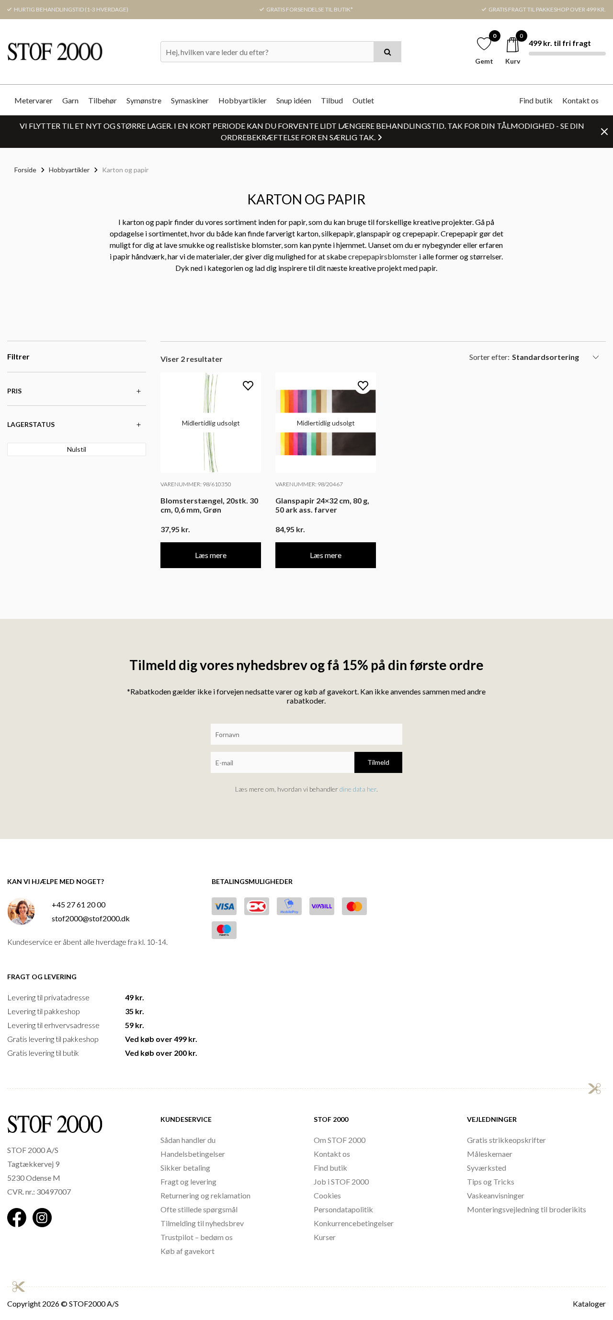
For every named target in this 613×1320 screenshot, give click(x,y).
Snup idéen (293, 100)
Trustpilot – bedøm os (196, 1237)
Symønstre (143, 100)
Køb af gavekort (187, 1250)
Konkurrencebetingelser (354, 1223)
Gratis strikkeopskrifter (506, 1139)
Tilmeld (378, 762)
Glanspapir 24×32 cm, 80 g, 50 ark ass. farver (322, 505)
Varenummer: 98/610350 (195, 484)
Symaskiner (190, 100)
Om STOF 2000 (339, 1139)
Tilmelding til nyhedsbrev (202, 1223)
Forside (25, 170)
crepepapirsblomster (383, 256)
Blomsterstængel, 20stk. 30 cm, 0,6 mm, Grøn (209, 505)
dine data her (358, 789)
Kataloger (589, 1303)
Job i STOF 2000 (341, 1181)
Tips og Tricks (490, 1181)
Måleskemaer (489, 1153)
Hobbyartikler (242, 100)
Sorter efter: (489, 356)
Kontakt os (580, 100)
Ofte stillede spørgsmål (199, 1209)
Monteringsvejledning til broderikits (526, 1209)
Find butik (536, 100)
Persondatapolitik (343, 1209)
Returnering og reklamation (205, 1195)
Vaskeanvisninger (495, 1195)
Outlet (363, 100)
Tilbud (332, 100)
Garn (70, 100)
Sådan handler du (188, 1139)
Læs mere (211, 554)
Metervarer (33, 100)
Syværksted (486, 1167)
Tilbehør (102, 100)
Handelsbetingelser (192, 1153)
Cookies (327, 1195)
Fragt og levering (188, 1181)
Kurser (325, 1237)
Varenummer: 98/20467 (309, 484)
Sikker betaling (185, 1167)
